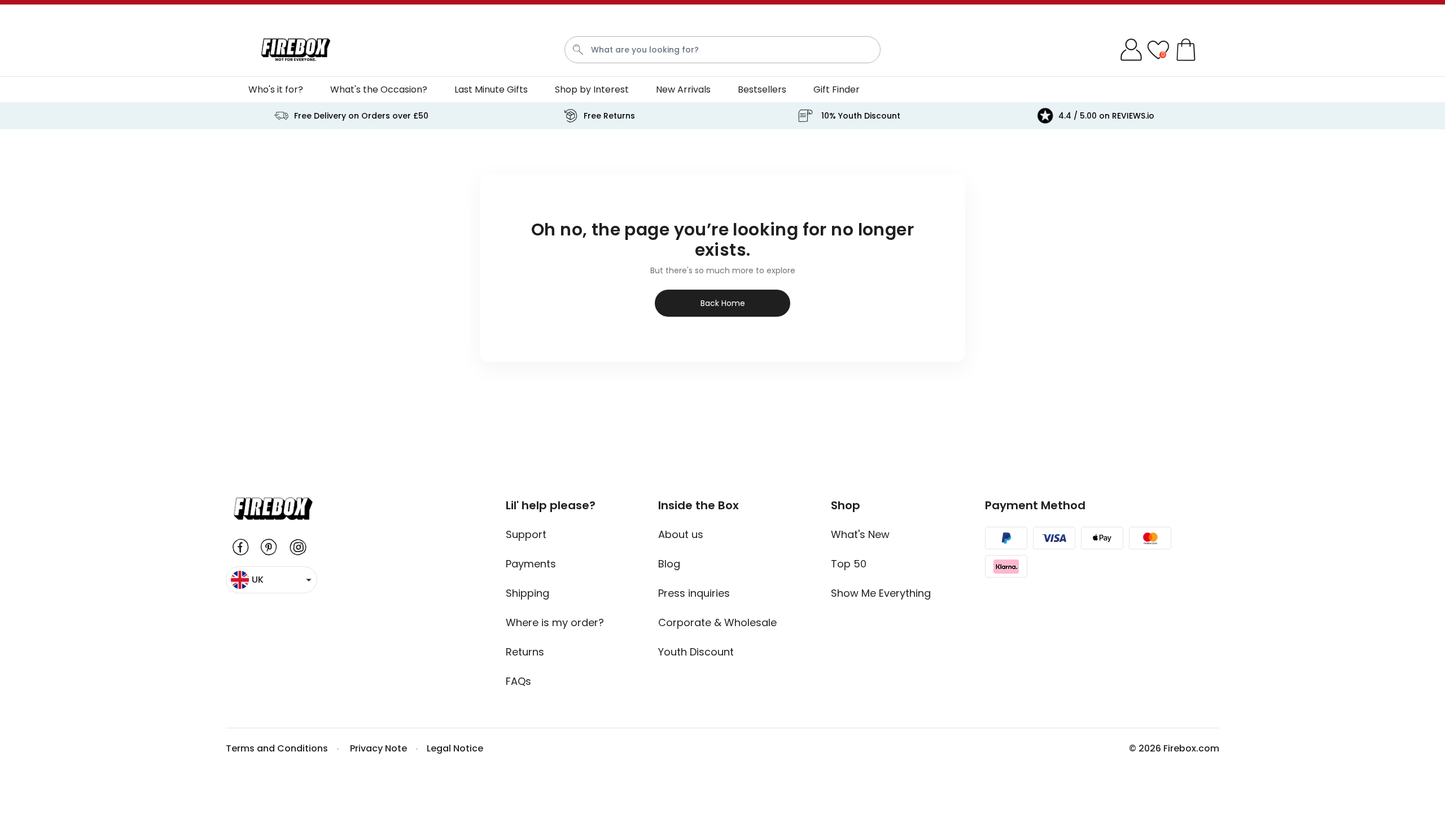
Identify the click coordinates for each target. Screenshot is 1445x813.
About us (680, 534)
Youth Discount (696, 652)
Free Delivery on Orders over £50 (361, 115)
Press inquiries (694, 593)
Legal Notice (455, 748)
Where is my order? (555, 622)
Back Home (722, 303)
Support (526, 534)
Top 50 (848, 564)
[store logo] (295, 49)
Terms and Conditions (277, 748)
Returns (525, 652)
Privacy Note (378, 748)
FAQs (518, 681)
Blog (669, 564)
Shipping (527, 593)
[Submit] (578, 49)
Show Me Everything (881, 593)
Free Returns (609, 115)
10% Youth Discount (860, 115)
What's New (860, 534)
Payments (531, 564)
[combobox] (722, 49)
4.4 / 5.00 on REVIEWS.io (1106, 115)
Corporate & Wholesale (717, 622)
